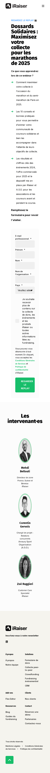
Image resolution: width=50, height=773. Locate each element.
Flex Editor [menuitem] (11, 699)
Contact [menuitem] (28, 706)
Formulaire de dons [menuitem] (31, 661)
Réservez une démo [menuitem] (31, 713)
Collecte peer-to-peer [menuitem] (32, 668)
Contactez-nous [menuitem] (33, 723)
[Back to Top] (9, 760)
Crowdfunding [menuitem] (32, 674)
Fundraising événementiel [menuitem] (31, 679)
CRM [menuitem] (27, 686)
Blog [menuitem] (8, 712)
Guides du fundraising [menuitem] (11, 717)
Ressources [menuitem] (11, 706)
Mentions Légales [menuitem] (13, 746)
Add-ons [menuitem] (9, 693)
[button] (23, 635)
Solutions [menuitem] (29, 654)
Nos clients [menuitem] (30, 699)
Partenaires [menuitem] (30, 719)
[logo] (16, 628)
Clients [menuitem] (28, 693)
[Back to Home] (16, 6)
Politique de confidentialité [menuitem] (31, 749)
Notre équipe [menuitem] (12, 665)
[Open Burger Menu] (43, 6)
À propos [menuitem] (9, 654)
